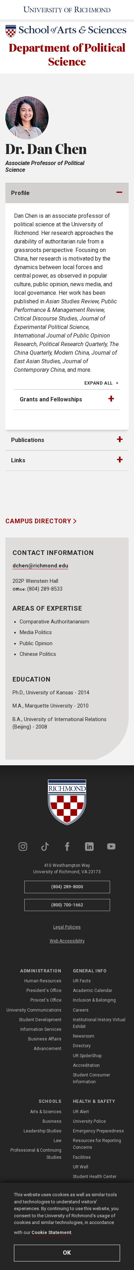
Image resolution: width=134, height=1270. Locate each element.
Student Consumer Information (91, 1078)
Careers (81, 1010)
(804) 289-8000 (67, 886)
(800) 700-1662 (67, 904)
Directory (82, 1045)
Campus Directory (39, 521)
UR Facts (82, 980)
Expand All (98, 383)
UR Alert (81, 1111)
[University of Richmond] (67, 10)
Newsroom (83, 1036)
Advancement (47, 1048)
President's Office (43, 990)
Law (57, 1140)
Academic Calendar (92, 990)
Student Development (40, 1019)
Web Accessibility (67, 941)
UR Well (80, 1166)
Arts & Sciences (45, 1111)
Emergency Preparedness (98, 1130)
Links (18, 460)
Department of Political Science (67, 54)
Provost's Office (45, 1000)
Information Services (40, 1029)
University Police (89, 1121)
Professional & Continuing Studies (35, 1154)
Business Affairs (44, 1039)
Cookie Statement (51, 1232)
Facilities (82, 1157)
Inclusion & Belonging (94, 1000)
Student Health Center (94, 1176)
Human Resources (42, 980)
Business (52, 1121)
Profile (20, 193)
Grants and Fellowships (51, 399)
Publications (27, 440)
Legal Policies (67, 927)
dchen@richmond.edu (40, 566)
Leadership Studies (42, 1130)
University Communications (33, 1010)
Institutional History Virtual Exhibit (99, 1023)
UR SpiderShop (87, 1055)
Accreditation (86, 1065)
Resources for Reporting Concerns (97, 1144)
